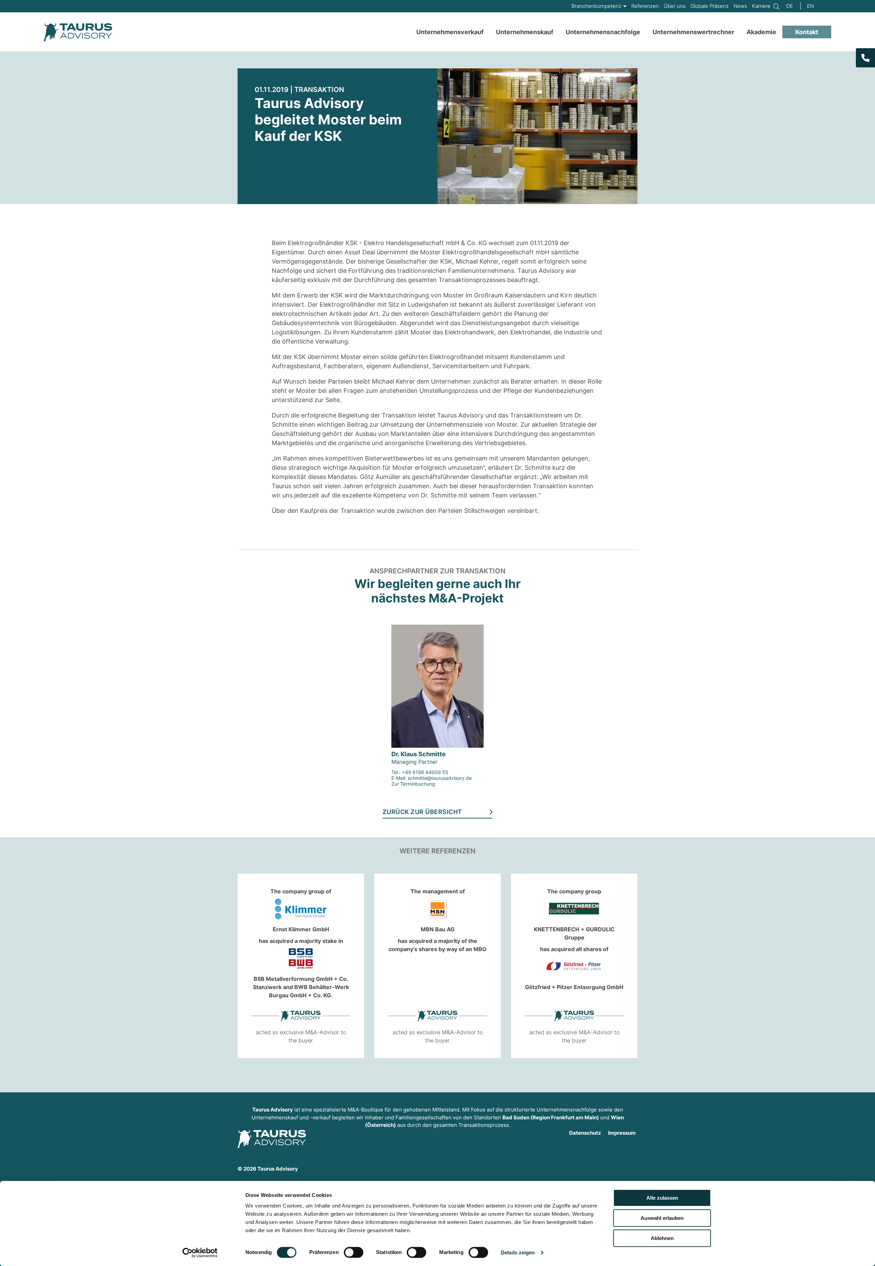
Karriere (761, 6)
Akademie (761, 32)
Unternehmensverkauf (450, 32)
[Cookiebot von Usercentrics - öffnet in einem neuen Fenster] (200, 1253)
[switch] (353, 1252)
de (789, 6)
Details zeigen (518, 1252)
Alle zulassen (662, 1198)
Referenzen (645, 6)
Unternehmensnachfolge (603, 32)
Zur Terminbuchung (413, 784)
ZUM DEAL (285, 957)
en (810, 6)
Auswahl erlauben (662, 1218)
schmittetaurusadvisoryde (440, 778)
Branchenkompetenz (596, 6)
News (740, 6)
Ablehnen (662, 1238)
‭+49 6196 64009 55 (425, 772)
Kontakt (806, 32)
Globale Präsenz (709, 6)
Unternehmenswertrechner (693, 32)
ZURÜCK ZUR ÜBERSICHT (422, 812)
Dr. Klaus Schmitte (418, 754)
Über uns (675, 6)
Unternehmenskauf (524, 32)
